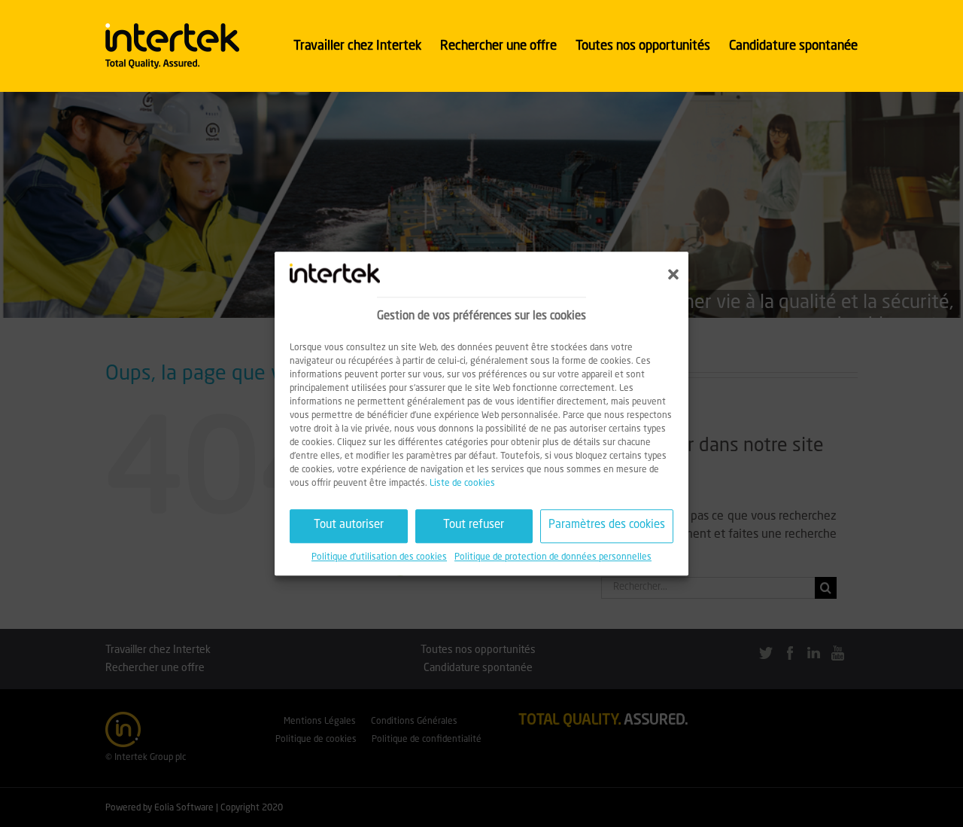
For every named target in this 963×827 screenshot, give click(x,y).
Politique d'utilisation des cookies (379, 557)
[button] (673, 274)
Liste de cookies (462, 483)
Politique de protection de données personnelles (553, 557)
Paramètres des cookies (606, 525)
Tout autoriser (349, 525)
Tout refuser (473, 525)
